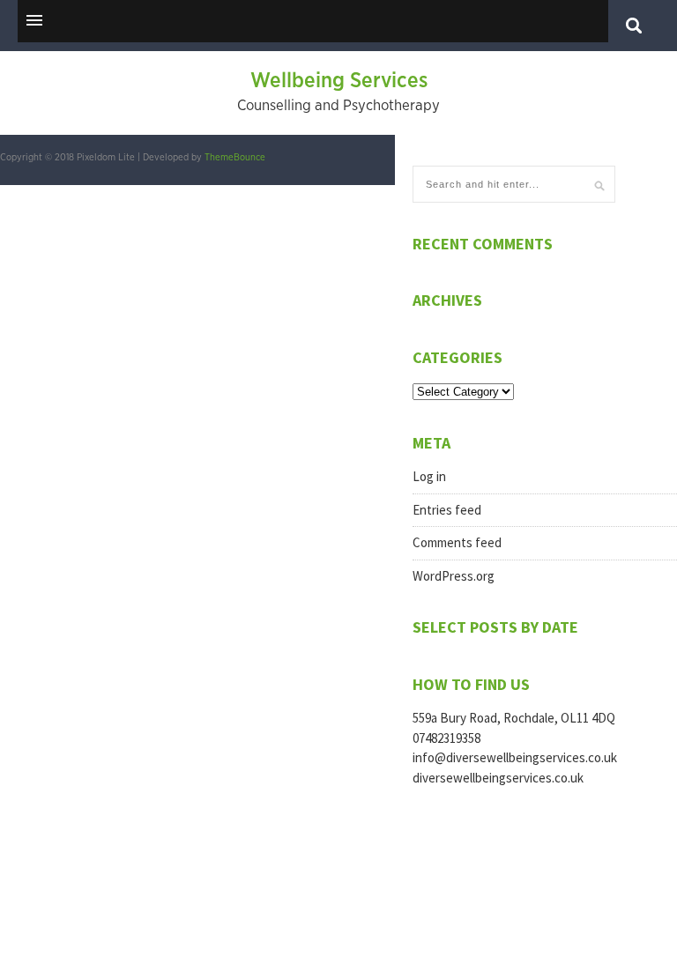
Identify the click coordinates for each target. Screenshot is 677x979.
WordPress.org (454, 575)
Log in (429, 476)
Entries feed (447, 509)
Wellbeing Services (339, 81)
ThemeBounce (235, 157)
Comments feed (457, 542)
